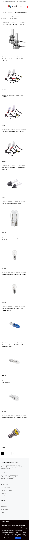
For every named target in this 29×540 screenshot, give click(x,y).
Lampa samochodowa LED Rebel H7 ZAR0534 (13, 24)
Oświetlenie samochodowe (8, 22)
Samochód (10, 12)
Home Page (3, 12)
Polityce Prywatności (9, 537)
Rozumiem (18, 537)
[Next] (13, 453)
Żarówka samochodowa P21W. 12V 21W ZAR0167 (14, 274)
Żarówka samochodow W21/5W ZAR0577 (12, 203)
